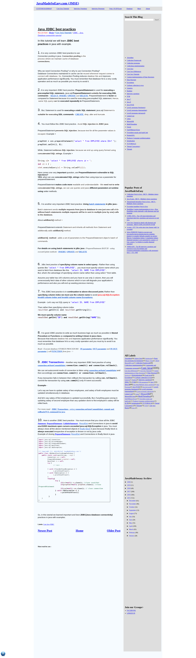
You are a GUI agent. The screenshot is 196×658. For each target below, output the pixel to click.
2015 (128, 498)
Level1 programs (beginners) (136, 107)
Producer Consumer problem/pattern (138, 138)
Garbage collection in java (135, 85)
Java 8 (129, 102)
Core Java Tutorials (63, 8)
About (148, 8)
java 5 (133, 408)
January (131, 536)
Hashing (129, 91)
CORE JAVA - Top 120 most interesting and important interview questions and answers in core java (143, 218)
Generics (130, 88)
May (130, 523)
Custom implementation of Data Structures (140, 77)
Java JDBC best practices (57, 29)
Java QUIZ (130, 105)
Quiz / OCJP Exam (115, 8)
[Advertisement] (75, 18)
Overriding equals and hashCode (137, 132)
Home (79, 530)
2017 (128, 491)
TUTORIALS (131, 144)
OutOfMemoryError (133, 130)
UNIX (146, 406)
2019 (128, 485)
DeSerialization (137, 375)
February (132, 532)
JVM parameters (143, 382)
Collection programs (133, 63)
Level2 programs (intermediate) (137, 110)
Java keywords (147, 387)
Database (130, 8)
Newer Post (45, 530)
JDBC (52, 524)
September (132, 510)
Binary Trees (149, 361)
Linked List (130, 116)
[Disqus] (79, 614)
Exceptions (130, 82)
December (132, 501)
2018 (128, 488)
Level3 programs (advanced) (136, 113)
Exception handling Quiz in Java (137, 206)
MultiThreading (132, 124)
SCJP (126, 403)
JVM (128, 96)
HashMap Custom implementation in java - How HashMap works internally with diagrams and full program (143, 211)
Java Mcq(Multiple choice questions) (143, 384)
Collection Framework (134, 60)
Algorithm (130, 58)
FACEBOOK (131, 610)
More (139, 8)
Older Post (113, 530)
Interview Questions (80, 8)
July (130, 516)
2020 (128, 482)
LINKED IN (131, 613)
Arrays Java (138, 358)
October (131, 507)
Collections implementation (135, 66)
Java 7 (129, 99)
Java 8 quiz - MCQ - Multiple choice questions (142, 199)
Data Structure (131, 80)
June (130, 520)
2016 (128, 495)
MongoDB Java (130, 396)
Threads (129, 149)
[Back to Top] (3, 654)
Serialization (131, 141)
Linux (129, 119)
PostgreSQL (131, 135)
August (131, 513)
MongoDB (130, 121)
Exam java (148, 375)
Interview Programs (98, 8)
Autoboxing (148, 358)
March (131, 529)
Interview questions (133, 94)
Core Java (46, 524)
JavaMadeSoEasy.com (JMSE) (57, 3)
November (132, 504)
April (130, 526)
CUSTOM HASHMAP (44, 8)
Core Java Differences (134, 71)
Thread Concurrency (133, 146)
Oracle (129, 127)
